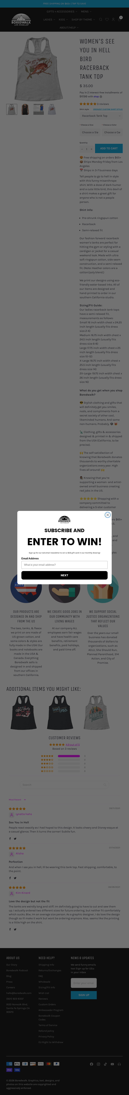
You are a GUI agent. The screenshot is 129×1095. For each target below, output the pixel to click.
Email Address (30, 558)
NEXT (64, 575)
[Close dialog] (107, 515)
